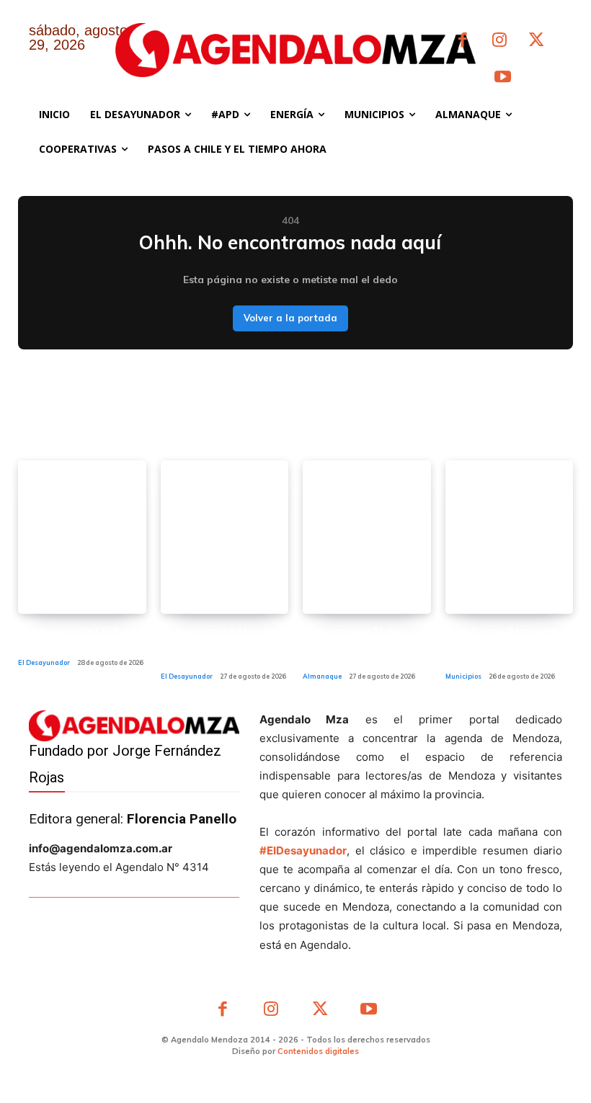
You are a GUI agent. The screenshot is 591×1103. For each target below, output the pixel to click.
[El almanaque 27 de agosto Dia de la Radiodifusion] (367, 537)
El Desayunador (44, 662)
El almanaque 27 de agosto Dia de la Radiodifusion (351, 645)
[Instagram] (499, 41)
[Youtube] (502, 78)
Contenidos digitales (318, 1051)
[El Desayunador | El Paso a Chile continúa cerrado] (82, 537)
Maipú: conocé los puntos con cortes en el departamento (505, 645)
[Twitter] (536, 41)
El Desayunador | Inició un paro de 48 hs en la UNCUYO (223, 645)
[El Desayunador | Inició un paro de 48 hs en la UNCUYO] (225, 537)
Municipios (463, 676)
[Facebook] (462, 41)
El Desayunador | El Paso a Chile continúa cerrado (82, 638)
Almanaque (322, 676)
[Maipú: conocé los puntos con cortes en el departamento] (509, 537)
